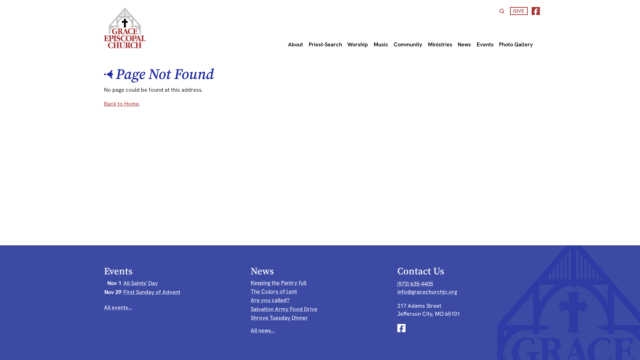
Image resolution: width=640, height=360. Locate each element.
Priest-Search (325, 44)
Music (381, 44)
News (464, 44)
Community (408, 44)
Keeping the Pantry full (278, 282)
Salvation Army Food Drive (284, 309)
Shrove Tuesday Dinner (279, 317)
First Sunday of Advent (151, 292)
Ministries (440, 44)
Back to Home (121, 103)
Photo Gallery (516, 44)
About (295, 44)
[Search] (502, 11)
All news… (263, 330)
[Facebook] (536, 11)
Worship (357, 44)
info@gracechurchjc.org (427, 291)
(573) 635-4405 (415, 283)
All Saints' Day (140, 283)
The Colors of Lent (274, 291)
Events (485, 44)
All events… (118, 307)
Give (518, 11)
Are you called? (270, 300)
